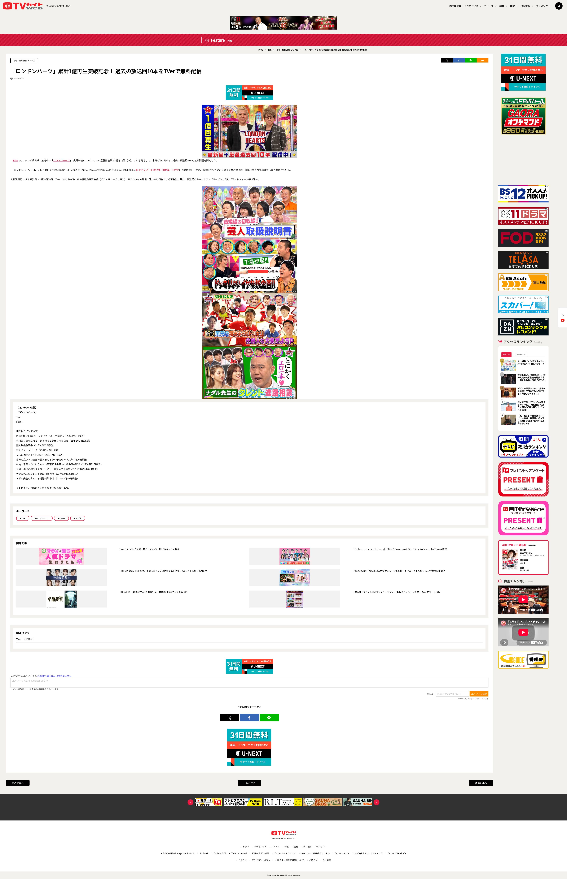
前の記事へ (18, 783)
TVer (15, 160)
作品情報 (525, 6)
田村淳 (166, 170)
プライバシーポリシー (262, 860)
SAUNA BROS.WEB (260, 853)
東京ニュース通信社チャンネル (315, 853)
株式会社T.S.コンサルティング (369, 853)
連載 (512, 6)
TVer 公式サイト (25, 639)
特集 (501, 6)
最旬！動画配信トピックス (24, 60)
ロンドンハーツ (61, 160)
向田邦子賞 (455, 6)
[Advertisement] (523, 159)
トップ (246, 846)
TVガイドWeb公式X (397, 853)
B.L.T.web (203, 853)
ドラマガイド (471, 6)
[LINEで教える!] (471, 60)
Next (376, 802)
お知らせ (242, 860)
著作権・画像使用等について (290, 860)
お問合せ (313, 860)
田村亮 (175, 170)
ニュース (488, 6)
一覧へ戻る (249, 783)
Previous (190, 802)
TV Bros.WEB (220, 853)
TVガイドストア (342, 853)
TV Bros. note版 (239, 853)
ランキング (542, 6)
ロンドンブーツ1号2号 (148, 170)
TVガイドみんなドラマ (285, 853)
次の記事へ (481, 783)
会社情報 (326, 860)
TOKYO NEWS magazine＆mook (178, 853)
